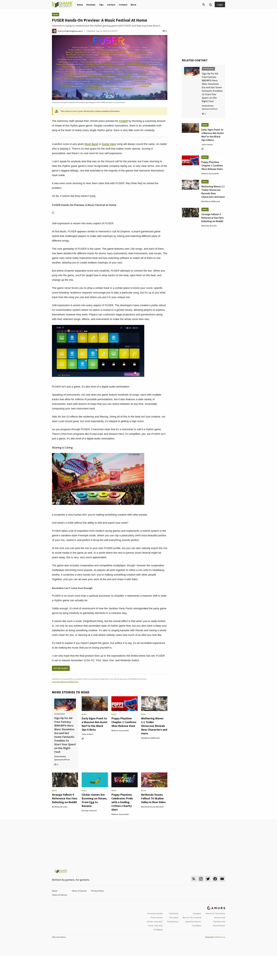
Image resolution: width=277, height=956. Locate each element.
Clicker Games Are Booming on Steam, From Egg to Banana (94, 800)
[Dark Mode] (211, 4)
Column (123, 4)
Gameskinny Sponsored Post (62, 758)
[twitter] (208, 879)
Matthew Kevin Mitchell (152, 806)
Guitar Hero (109, 144)
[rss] (194, 879)
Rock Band (91, 144)
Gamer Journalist (155, 921)
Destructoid (219, 917)
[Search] (204, 4)
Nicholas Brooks (59, 806)
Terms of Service (79, 891)
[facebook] (215, 879)
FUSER (123, 121)
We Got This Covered (192, 917)
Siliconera (173, 917)
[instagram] (201, 879)
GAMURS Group (219, 937)
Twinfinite (173, 913)
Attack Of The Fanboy (215, 913)
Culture (111, 4)
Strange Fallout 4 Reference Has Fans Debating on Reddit (64, 798)
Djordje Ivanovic (89, 810)
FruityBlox (196, 925)
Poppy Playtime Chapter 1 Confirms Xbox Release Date (123, 722)
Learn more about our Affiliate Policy (65, 681)
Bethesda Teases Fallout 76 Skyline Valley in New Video (153, 798)
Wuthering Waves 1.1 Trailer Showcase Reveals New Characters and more (154, 725)
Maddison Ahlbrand (150, 738)
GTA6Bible (158, 929)
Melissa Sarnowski (120, 730)
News (80, 4)
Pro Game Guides (155, 913)
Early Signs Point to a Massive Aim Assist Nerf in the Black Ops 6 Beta (94, 723)
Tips (101, 4)
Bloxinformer (219, 925)
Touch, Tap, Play (155, 925)
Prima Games (157, 917)
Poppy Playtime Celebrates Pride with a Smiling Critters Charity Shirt (122, 802)
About (54, 891)
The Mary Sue (219, 921)
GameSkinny (172, 921)
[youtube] (222, 879)
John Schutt (87, 734)
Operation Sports (193, 921)
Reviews (90, 4)
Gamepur (197, 913)
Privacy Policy (97, 891)
